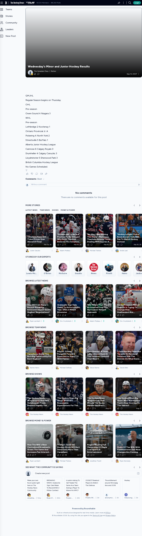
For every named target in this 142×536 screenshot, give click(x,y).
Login (137, 3)
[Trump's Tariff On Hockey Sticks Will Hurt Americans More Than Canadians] (69, 441)
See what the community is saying (44, 467)
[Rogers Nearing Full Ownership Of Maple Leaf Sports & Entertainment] (99, 441)
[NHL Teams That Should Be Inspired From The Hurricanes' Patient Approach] (99, 301)
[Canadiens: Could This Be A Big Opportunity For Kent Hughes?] (39, 348)
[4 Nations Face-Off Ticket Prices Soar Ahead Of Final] (39, 230)
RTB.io (108, 513)
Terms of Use (97, 515)
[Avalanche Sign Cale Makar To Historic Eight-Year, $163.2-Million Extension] (69, 301)
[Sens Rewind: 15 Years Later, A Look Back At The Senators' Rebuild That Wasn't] (99, 348)
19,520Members (42, 3)
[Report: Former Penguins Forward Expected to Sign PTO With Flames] (69, 348)
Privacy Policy (111, 515)
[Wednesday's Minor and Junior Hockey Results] (84, 42)
